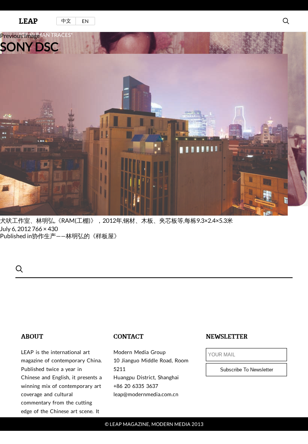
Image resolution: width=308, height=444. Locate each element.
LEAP (28, 21)
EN (85, 21)
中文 (66, 21)
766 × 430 (45, 228)
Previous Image (20, 35)
